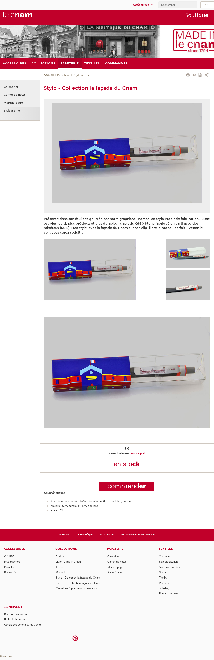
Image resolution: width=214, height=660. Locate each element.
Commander (14, 607)
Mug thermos (12, 561)
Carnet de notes (15, 94)
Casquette (165, 556)
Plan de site (107, 534)
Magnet (60, 572)
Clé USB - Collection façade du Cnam (78, 583)
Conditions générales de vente (22, 624)
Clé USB (9, 556)
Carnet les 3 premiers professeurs (76, 588)
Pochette (164, 583)
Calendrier (11, 87)
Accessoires (14, 549)
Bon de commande (15, 614)
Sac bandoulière (168, 561)
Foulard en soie (168, 593)
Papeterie (63, 75)
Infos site (64, 534)
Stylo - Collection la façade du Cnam (78, 577)
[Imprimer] (188, 75)
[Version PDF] (200, 75)
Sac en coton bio (169, 567)
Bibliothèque (85, 534)
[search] (177, 4)
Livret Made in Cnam (68, 561)
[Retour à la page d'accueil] (24, 17)
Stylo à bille (82, 75)
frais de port (137, 453)
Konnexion (6, 656)
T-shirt (59, 567)
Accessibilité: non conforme (138, 534)
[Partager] (206, 75)
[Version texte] (194, 75)
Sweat (163, 572)
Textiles (166, 549)
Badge (60, 556)
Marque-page (13, 102)
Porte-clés (10, 572)
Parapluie (9, 567)
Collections (66, 549)
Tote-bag (164, 588)
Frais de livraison (14, 619)
